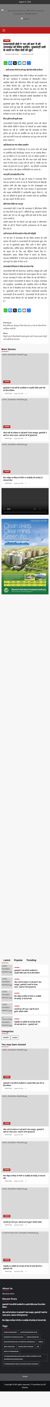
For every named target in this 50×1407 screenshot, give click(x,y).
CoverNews (36, 1384)
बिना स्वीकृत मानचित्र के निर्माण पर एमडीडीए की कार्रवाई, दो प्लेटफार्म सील (24, 1320)
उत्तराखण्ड (6, 40)
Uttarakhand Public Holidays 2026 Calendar (21, 1364)
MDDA (40, 1342)
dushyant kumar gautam (13, 1337)
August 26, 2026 (18, 394)
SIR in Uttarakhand (11, 1351)
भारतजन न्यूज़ (8, 394)
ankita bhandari (10, 1332)
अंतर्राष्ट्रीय (6, 1037)
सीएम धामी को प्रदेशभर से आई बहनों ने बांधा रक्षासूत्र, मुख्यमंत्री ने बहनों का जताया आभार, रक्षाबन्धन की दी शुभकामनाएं (27, 984)
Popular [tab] (18, 960)
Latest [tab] (6, 960)
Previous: (24, 326)
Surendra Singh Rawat (12, 54)
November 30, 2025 (27, 54)
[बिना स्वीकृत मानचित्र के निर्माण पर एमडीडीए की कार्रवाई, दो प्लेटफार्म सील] (25, 459)
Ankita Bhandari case (28, 1332)
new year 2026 (9, 1346)
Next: (25, 336)
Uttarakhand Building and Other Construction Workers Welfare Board (22, 1357)
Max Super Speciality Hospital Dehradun (19, 1342)
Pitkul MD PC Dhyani (25, 1346)
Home (25, 1376)
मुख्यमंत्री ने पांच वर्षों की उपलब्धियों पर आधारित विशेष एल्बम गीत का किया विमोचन (23, 1305)
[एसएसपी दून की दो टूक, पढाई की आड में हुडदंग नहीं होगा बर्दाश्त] (7, 1007)
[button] (4, 30)
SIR (38, 1346)
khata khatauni (33, 1337)
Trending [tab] (31, 960)
